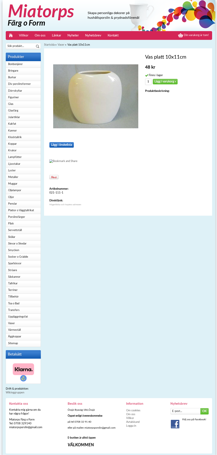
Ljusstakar (14, 164)
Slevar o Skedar (17, 243)
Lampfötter (15, 157)
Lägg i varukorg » (165, 81)
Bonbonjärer (15, 64)
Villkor (23, 35)
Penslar (12, 203)
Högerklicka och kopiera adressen (65, 205)
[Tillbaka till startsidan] (11, 35)
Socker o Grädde (18, 257)
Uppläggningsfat (18, 316)
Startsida (49, 44)
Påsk (11, 223)
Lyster (12, 170)
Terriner (13, 290)
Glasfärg (13, 110)
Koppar (12, 144)
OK (204, 411)
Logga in (131, 426)
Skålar (11, 237)
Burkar (12, 77)
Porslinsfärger (16, 217)
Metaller (13, 177)
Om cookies (133, 410)
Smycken (13, 250)
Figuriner (13, 97)
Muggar (12, 183)
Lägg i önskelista (61, 144)
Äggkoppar (14, 336)
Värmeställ (14, 330)
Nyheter (73, 35)
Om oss (40, 35)
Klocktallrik (15, 137)
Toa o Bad (13, 303)
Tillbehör (13, 296)
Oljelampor (14, 190)
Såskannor (14, 277)
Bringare (13, 70)
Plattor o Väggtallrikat (21, 210)
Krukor (12, 150)
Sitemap (13, 343)
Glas (10, 104)
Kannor (12, 130)
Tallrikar (13, 283)
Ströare (12, 270)
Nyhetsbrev (93, 35)
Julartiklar (14, 117)
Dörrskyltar (15, 91)
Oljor (11, 197)
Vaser (11, 323)
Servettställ (15, 230)
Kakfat (12, 124)
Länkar (56, 35)
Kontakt (113, 35)
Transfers (14, 310)
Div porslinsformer (19, 84)
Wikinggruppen (15, 392)
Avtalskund (133, 422)
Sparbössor (14, 263)
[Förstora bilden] (95, 96)
